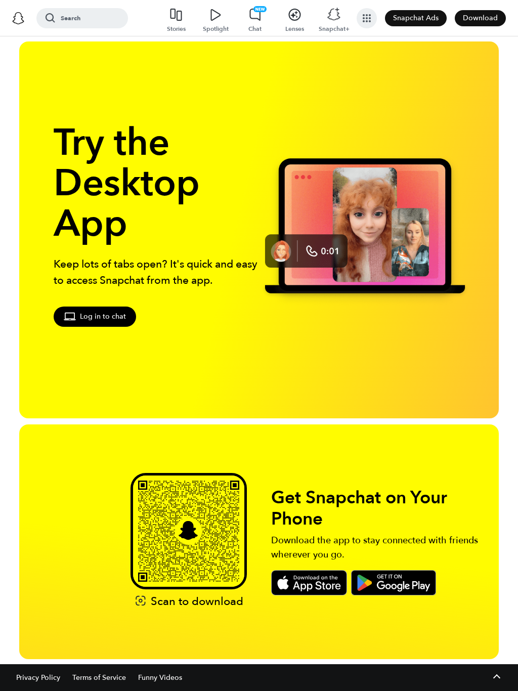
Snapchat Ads (416, 18)
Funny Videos (160, 677)
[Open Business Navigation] (367, 18)
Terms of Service (99, 677)
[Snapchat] (18, 18)
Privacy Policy (38, 677)
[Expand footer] (496, 677)
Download (480, 18)
